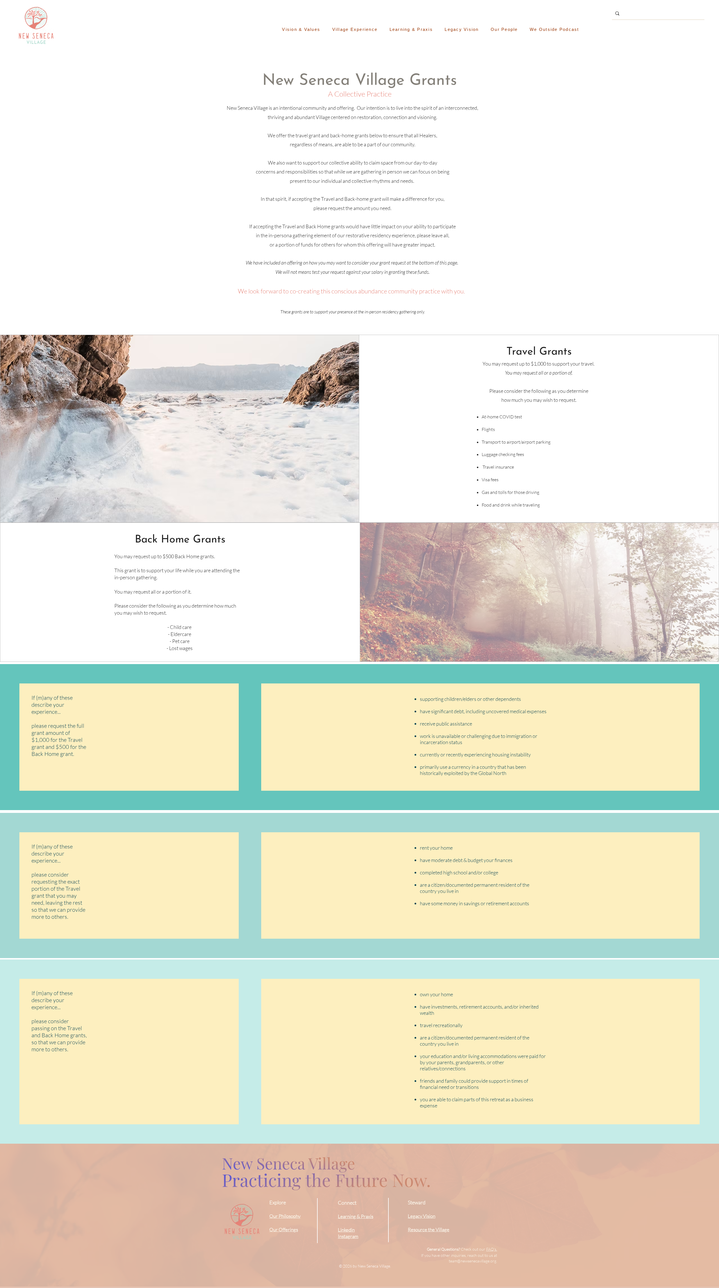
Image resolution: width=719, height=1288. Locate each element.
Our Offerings (283, 1229)
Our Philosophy (285, 1216)
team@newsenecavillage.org (472, 1261)
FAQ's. (491, 1249)
